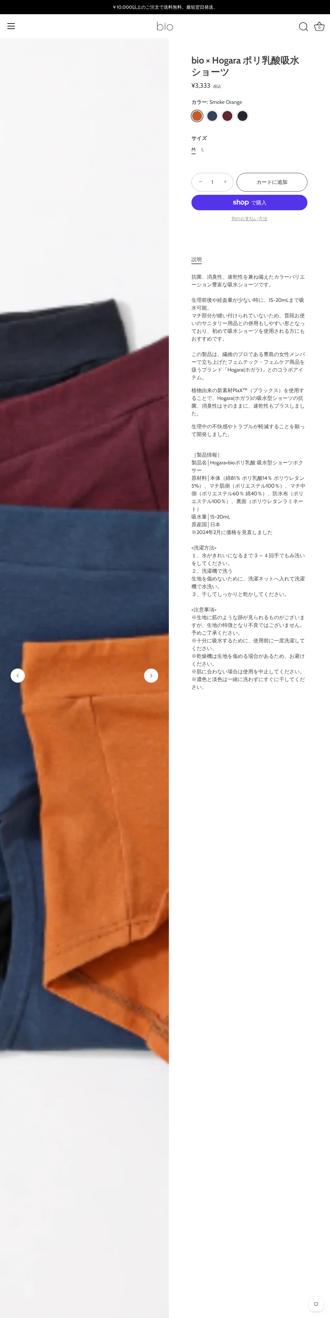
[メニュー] (11, 26)
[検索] (303, 27)
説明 (196, 259)
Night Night (212, 116)
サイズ (199, 138)
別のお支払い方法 (249, 219)
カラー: (216, 102)
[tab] (199, 259)
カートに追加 (272, 182)
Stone (242, 116)
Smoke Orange (197, 116)
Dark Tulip (227, 116)
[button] (18, 676)
